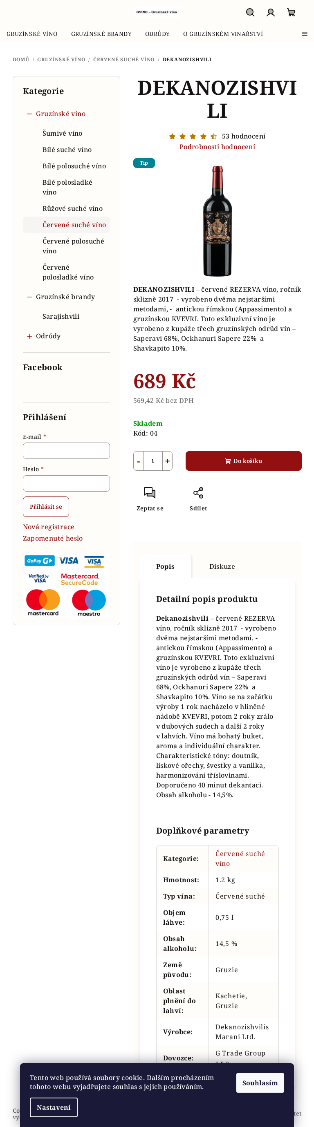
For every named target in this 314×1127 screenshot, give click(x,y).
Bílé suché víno (67, 149)
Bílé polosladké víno (68, 187)
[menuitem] (32, 34)
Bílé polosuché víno (74, 165)
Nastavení (54, 1107)
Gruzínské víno (61, 113)
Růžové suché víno (73, 208)
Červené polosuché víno (74, 246)
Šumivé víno (63, 133)
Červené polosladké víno (68, 272)
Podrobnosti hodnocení (217, 146)
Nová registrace (49, 526)
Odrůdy (48, 335)
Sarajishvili (61, 316)
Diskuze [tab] (222, 566)
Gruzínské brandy (65, 296)
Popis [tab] (165, 566)
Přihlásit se (46, 506)
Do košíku (247, 461)
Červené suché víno (74, 224)
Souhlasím (260, 1082)
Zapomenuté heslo (53, 538)
